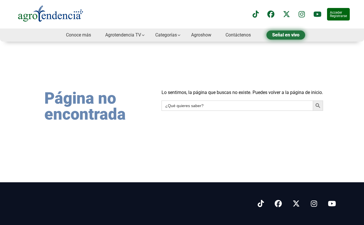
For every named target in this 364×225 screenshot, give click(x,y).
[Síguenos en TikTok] (256, 14)
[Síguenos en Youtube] (332, 203)
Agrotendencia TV (123, 35)
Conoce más (78, 35)
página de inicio (306, 92)
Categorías (166, 35)
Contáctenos (238, 35)
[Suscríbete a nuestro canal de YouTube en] (317, 14)
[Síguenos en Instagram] (314, 203)
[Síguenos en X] (286, 14)
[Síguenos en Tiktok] (261, 203)
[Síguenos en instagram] (302, 14)
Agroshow (201, 35)
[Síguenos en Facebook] (270, 14)
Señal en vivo (285, 35)
